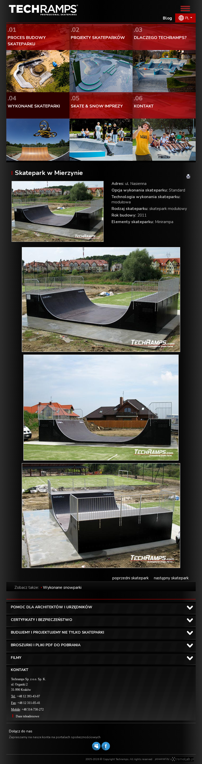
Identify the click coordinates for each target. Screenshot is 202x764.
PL (187, 18)
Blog (167, 18)
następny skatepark (171, 578)
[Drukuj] (188, 176)
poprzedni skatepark (130, 578)
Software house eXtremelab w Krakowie (182, 759)
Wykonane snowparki (62, 587)
